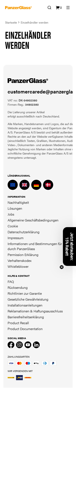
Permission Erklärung (23, 254)
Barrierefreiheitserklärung (26, 316)
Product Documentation (25, 328)
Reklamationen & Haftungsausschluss (35, 311)
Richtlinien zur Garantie (25, 293)
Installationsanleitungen (25, 305)
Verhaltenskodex (19, 260)
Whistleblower (18, 266)
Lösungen (15, 208)
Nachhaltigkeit (18, 202)
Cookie (13, 226)
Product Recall (18, 322)
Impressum (15, 237)
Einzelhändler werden (34, 22)
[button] (69, 246)
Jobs (11, 214)
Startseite (11, 22)
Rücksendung (18, 287)
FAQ (11, 281)
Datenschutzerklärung (23, 231)
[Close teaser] (62, 267)
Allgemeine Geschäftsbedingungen (33, 220)
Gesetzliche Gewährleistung (28, 299)
